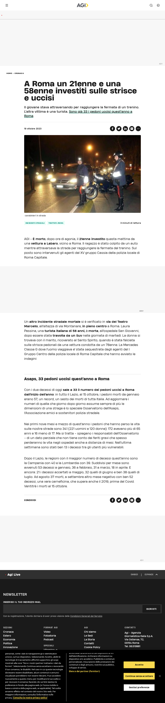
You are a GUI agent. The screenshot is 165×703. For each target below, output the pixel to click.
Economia (9, 639)
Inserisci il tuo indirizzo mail (22, 602)
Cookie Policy (92, 647)
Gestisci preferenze (139, 687)
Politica (7, 643)
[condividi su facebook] (112, 128)
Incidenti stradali (35, 223)
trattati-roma (56, 223)
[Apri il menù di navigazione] (6, 5)
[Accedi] (158, 5)
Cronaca (19, 73)
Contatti (89, 643)
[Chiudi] (159, 676)
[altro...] (138, 128)
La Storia (89, 639)
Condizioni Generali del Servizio (86, 616)
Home (9, 73)
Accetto (139, 664)
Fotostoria (50, 635)
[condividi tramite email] (131, 128)
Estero (7, 635)
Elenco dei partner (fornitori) (84, 671)
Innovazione (10, 647)
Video (47, 631)
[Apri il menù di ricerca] (151, 5)
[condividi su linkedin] (125, 128)
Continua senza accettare (139, 676)
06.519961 (134, 646)
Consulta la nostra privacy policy (30, 697)
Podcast (48, 639)
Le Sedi (88, 635)
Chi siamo (90, 631)
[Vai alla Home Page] (83, 5)
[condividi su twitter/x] (118, 128)
